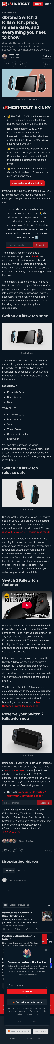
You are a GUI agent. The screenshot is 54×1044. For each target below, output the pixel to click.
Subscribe (27, 991)
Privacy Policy (31, 1014)
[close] (46, 950)
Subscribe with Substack (29, 1002)
